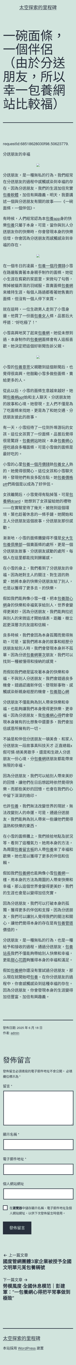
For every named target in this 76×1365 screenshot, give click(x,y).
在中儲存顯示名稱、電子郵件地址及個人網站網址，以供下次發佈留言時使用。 (41, 1210)
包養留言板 (24, 849)
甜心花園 (18, 960)
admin (15, 1033)
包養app (53, 218)
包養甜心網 (59, 691)
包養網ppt (15, 397)
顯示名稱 (11, 1134)
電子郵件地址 (14, 1158)
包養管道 (65, 923)
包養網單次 (36, 654)
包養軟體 (11, 195)
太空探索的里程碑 (38, 7)
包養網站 (30, 440)
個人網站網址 (13, 1183)
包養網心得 (51, 715)
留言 (7, 1085)
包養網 (67, 285)
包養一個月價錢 (51, 265)
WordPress (27, 1348)
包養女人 (42, 315)
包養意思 (22, 367)
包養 (11, 225)
